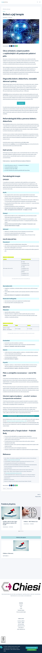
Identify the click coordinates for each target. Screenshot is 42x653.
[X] (11, 46)
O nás (21, 608)
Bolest (4, 11)
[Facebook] (9, 46)
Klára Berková (5, 17)
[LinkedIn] (13, 46)
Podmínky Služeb (21, 610)
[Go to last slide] (3, 518)
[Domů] (3, 9)
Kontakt (21, 605)
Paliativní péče (9, 488)
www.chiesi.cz (21, 627)
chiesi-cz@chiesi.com (21, 629)
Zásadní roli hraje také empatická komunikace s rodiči (17, 420)
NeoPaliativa (27, 523)
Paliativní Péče (38, 495)
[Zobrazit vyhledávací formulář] (37, 2)
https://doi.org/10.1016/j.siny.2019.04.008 (13, 459)
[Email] (15, 46)
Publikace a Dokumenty (8, 553)
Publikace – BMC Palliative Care (31, 521)
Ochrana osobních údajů (21, 612)
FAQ (21, 606)
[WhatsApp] (17, 46)
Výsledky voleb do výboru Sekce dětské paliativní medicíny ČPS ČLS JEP (10, 523)
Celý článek (6, 555)
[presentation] (10, 513)
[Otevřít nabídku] (40, 2)
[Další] (39, 518)
